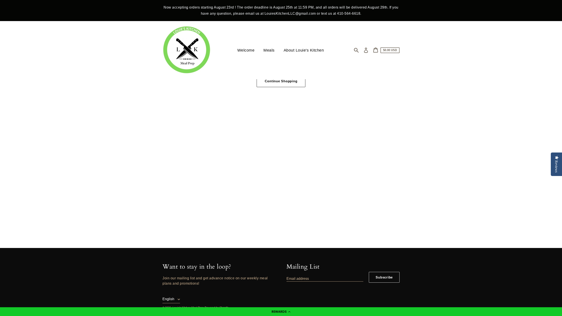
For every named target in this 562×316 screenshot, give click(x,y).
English (168, 299)
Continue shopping (281, 81)
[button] (281, 311)
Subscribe (384, 277)
